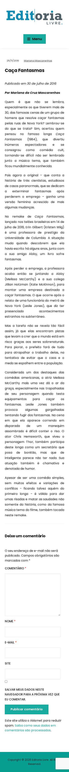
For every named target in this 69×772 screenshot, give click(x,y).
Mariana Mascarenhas (38, 60)
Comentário (15, 568)
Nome (10, 621)
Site (8, 663)
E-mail (11, 642)
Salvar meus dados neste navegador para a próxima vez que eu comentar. (32, 694)
